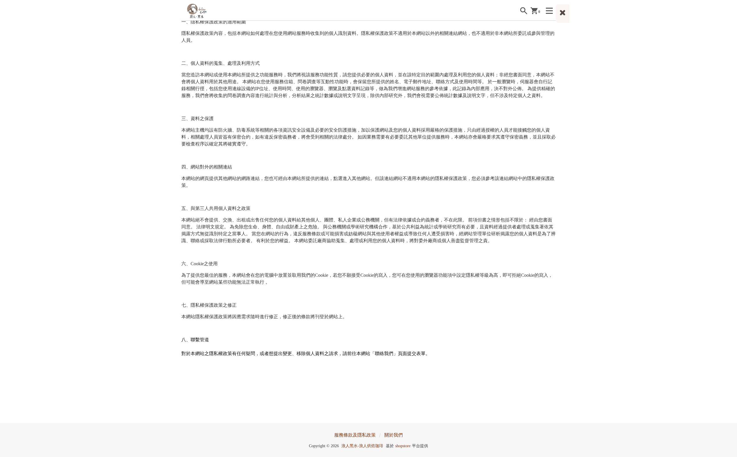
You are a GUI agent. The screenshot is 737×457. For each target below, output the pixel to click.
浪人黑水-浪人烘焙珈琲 (362, 446)
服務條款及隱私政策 (355, 435)
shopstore (403, 446)
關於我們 (393, 435)
